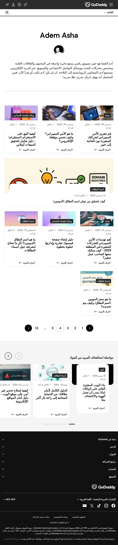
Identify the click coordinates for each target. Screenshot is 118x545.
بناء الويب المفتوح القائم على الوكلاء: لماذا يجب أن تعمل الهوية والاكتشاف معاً (93, 392)
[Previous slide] (18, 356)
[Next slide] (8, 356)
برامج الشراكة (109, 461)
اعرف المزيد (99, 408)
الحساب (112, 469)
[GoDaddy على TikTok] (99, 507)
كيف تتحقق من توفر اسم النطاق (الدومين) (79, 201)
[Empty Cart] (7, 5)
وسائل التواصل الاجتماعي (24, 115)
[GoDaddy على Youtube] (84, 507)
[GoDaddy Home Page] (104, 487)
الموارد (112, 454)
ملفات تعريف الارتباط (41, 517)
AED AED (10, 499)
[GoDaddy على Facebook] (113, 507)
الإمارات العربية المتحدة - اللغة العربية (98, 499)
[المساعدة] (19, 4)
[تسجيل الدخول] (13, 4)
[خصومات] (25, 4)
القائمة (110, 12)
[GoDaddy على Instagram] (106, 507)
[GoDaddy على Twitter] (92, 507)
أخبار (102, 370)
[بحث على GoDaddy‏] (7, 12)
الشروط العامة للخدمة (12, 539)
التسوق (112, 476)
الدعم (113, 447)
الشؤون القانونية (78, 517)
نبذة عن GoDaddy (107, 439)
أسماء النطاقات (98, 189)
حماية (107, 115)
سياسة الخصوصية (61, 517)
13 (36, 328)
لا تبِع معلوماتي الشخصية (59, 522)
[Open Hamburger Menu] (112, 4)
